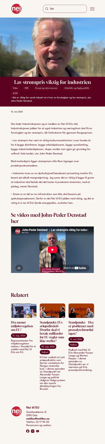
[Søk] (47, 9)
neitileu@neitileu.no (37, 419)
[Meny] (92, 8)
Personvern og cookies (38, 425)
